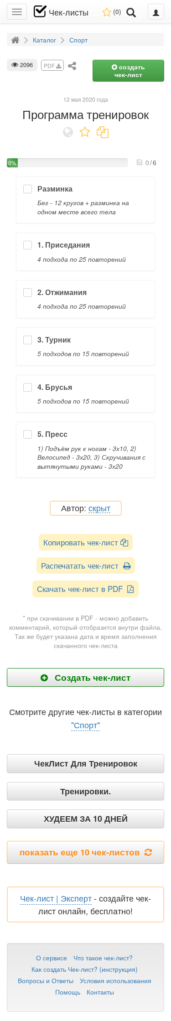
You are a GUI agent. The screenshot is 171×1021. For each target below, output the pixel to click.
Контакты (100, 991)
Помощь (67, 991)
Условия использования (115, 980)
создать (129, 70)
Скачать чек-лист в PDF (82, 588)
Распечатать (82, 565)
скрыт (99, 508)
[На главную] (16, 39)
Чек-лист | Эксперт (56, 898)
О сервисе (51, 957)
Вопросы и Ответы (45, 980)
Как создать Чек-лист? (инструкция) (84, 969)
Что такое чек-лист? (103, 957)
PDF (50, 65)
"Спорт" (85, 725)
